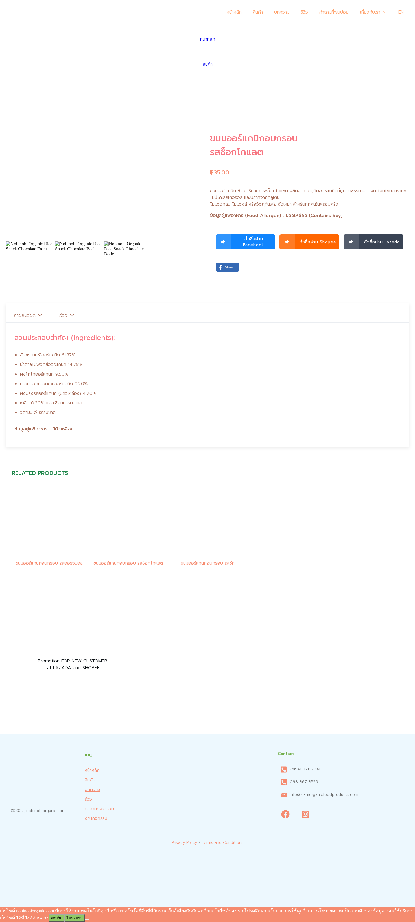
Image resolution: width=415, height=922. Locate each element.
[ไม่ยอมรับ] (87, 919)
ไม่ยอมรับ (74, 918)
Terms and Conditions (222, 843)
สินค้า (90, 780)
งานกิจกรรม (96, 818)
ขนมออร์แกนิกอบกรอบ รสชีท (208, 563)
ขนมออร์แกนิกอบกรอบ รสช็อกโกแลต (128, 563)
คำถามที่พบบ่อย (99, 808)
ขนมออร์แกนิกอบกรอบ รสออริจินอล (49, 563)
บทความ (92, 789)
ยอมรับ (56, 918)
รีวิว (88, 799)
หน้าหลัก (92, 770)
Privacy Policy (184, 843)
